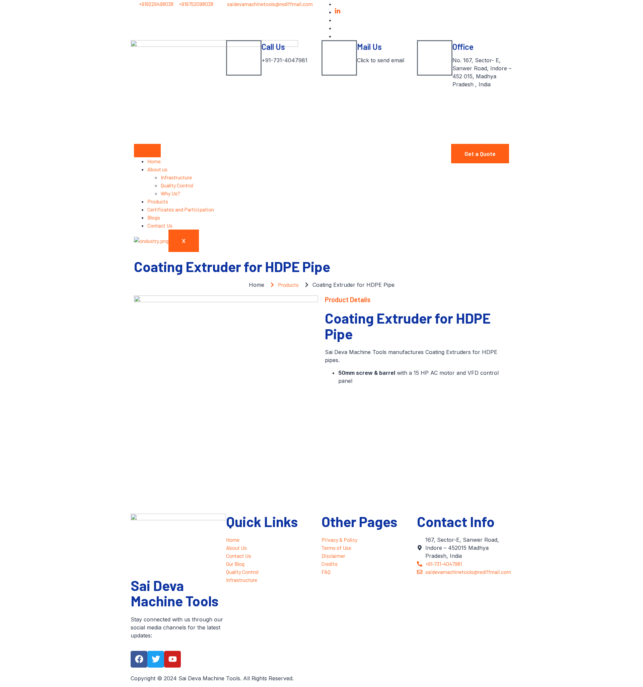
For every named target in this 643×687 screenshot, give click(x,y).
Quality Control (177, 185)
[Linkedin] (337, 12)
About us (157, 169)
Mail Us (369, 47)
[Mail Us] (339, 58)
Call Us (273, 47)
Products (157, 201)
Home (154, 161)
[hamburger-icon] (147, 150)
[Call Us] (244, 58)
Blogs (153, 217)
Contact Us (159, 225)
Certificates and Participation (180, 209)
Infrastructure (176, 177)
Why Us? (170, 193)
